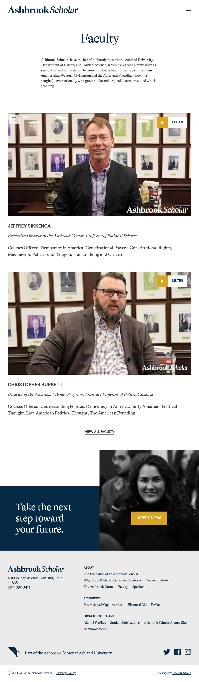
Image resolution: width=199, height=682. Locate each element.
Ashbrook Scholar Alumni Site (165, 623)
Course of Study (157, 580)
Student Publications (125, 623)
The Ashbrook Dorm (98, 587)
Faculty (122, 587)
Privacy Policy (66, 673)
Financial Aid (137, 605)
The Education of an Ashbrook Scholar (111, 574)
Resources (92, 598)
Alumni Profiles (95, 623)
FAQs (155, 605)
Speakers (138, 587)
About (89, 567)
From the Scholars (99, 616)
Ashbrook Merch (95, 629)
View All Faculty (99, 432)
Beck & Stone (181, 673)
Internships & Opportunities (103, 605)
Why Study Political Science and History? (112, 580)
